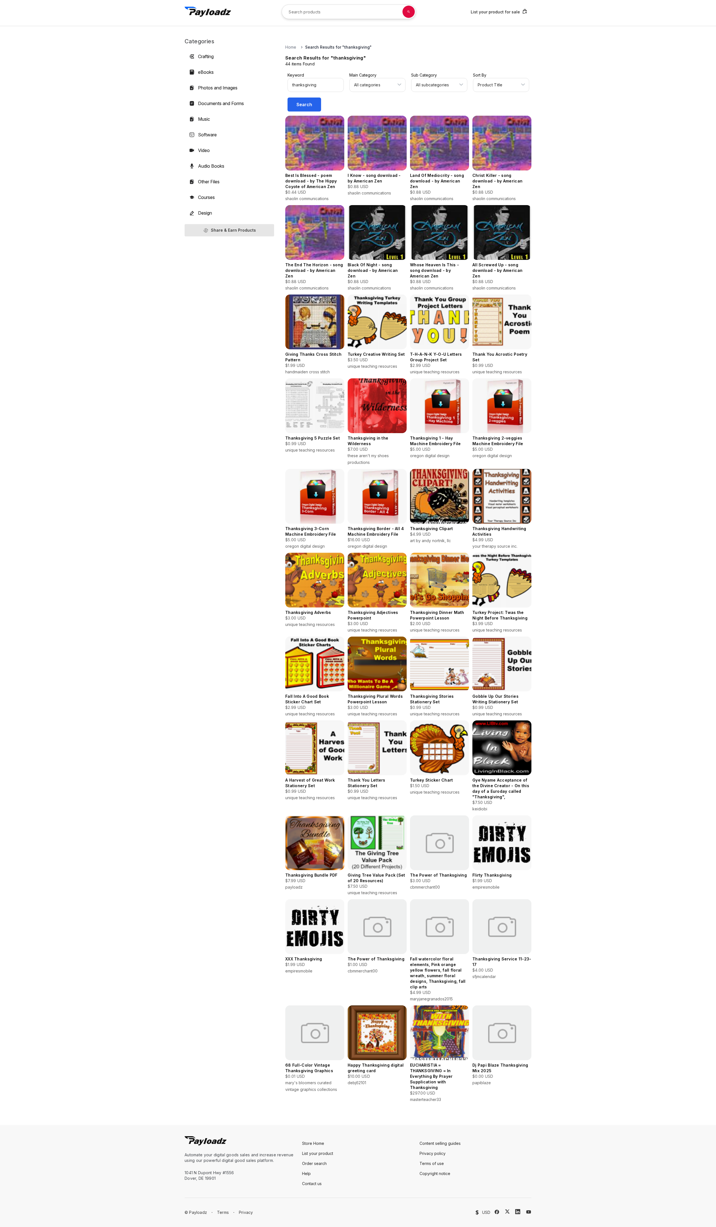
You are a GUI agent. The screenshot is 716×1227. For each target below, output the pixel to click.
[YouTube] (528, 1212)
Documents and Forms (221, 103)
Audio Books (211, 166)
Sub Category (424, 75)
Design (205, 213)
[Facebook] (497, 1212)
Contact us (312, 1183)
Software (207, 134)
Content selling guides (440, 1143)
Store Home (313, 1143)
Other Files (209, 181)
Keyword (296, 75)
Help (306, 1173)
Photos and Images (217, 88)
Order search (314, 1163)
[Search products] (408, 12)
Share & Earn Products (233, 230)
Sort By (479, 75)
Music (204, 119)
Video (204, 150)
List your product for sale (495, 12)
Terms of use (432, 1163)
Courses (206, 197)
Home (290, 47)
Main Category (362, 75)
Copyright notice (435, 1173)
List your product (317, 1153)
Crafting (206, 56)
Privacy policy (433, 1153)
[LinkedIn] (517, 1211)
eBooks (206, 72)
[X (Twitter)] (507, 1211)
